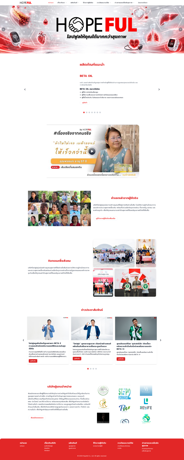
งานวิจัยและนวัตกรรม (124, 446)
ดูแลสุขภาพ (72, 446)
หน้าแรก (51, 3)
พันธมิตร (47, 448)
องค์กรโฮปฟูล (48, 446)
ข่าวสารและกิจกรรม (147, 449)
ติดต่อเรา (47, 451)
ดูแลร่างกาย (72, 448)
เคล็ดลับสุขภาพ (146, 451)
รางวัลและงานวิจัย (103, 3)
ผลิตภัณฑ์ (74, 3)
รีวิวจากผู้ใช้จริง (88, 3)
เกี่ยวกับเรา (61, 3)
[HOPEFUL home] (25, 3)
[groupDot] (84, 112)
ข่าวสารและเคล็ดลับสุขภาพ (123, 3)
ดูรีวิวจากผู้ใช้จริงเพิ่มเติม (105, 218)
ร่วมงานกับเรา (142, 3)
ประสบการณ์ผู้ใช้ (97, 446)
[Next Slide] (180, 29)
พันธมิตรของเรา (37, 417)
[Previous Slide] (3, 29)
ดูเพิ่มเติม (33, 361)
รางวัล (119, 448)
